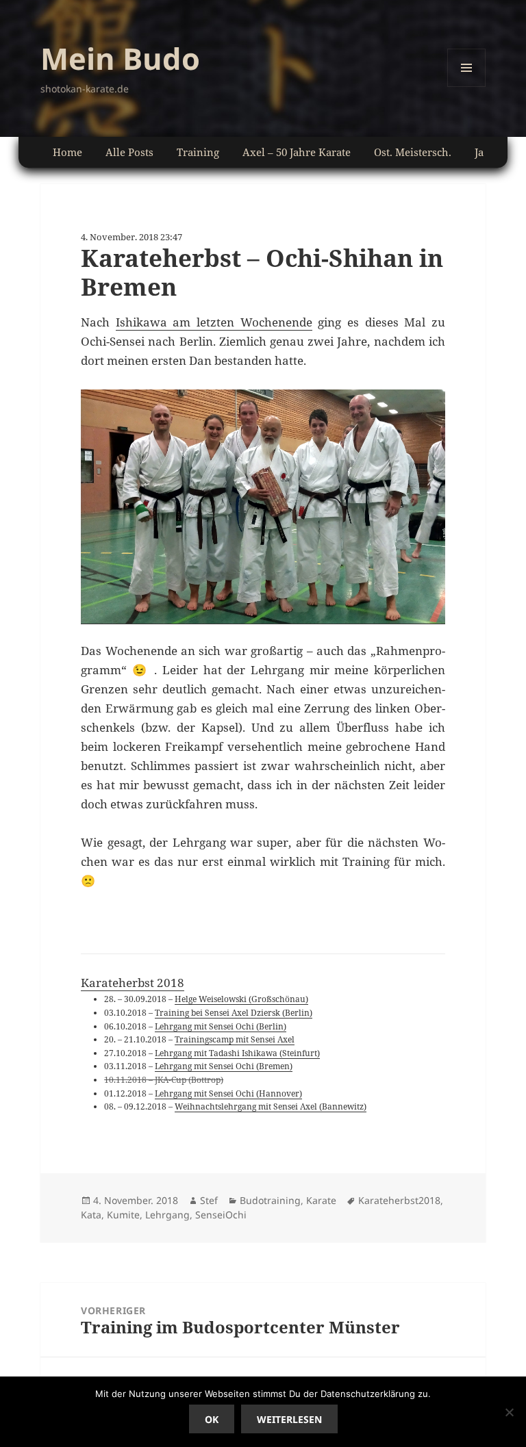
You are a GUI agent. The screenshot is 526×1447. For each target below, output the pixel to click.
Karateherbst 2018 (132, 982)
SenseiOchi (221, 1214)
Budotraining (270, 1200)
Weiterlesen (289, 1419)
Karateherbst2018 (399, 1200)
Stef (209, 1200)
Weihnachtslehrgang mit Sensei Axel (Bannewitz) (270, 1106)
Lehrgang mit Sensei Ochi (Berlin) (220, 1026)
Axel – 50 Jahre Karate (296, 152)
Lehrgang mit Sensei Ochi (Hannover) (228, 1093)
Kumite (123, 1214)
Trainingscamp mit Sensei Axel (235, 1039)
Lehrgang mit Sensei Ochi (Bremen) (223, 1065)
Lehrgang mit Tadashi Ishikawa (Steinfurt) (237, 1052)
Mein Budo (120, 58)
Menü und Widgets (467, 86)
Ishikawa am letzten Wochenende (214, 322)
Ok (211, 1419)
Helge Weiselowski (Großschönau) (241, 998)
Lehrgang (167, 1214)
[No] (509, 1412)
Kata (91, 1214)
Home (67, 152)
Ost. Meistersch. (412, 152)
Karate (321, 1200)
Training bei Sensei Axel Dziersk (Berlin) (233, 1012)
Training (198, 152)
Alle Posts (129, 152)
